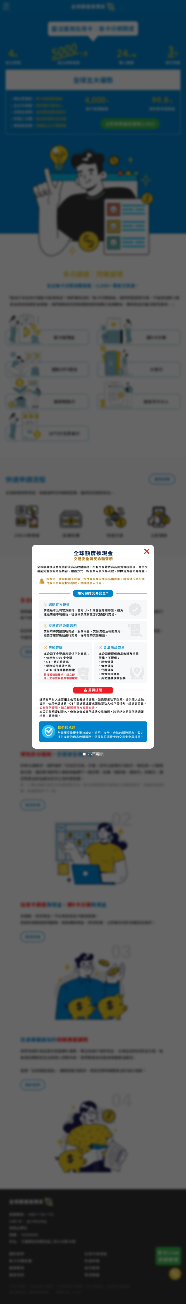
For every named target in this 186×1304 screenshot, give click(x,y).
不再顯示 (96, 754)
